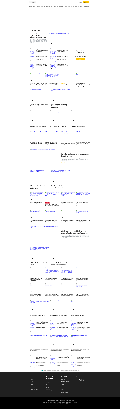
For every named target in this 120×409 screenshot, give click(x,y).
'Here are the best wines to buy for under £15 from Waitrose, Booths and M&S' (38, 35)
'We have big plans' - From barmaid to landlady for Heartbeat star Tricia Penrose (63, 329)
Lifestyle (48, 6)
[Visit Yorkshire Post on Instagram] (80, 380)
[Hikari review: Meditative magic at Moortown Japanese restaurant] (37, 214)
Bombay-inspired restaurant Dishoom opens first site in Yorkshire (36, 204)
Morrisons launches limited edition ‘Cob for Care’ (51, 279)
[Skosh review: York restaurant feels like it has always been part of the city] (37, 136)
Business (61, 6)
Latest (30, 6)
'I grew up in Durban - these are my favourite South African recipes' (67, 279)
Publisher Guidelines (64, 392)
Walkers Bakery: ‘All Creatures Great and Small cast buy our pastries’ (42, 322)
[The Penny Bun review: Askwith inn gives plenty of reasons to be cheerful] (53, 59)
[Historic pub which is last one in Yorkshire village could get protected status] (74, 330)
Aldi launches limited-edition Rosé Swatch (39, 263)
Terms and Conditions (55, 400)
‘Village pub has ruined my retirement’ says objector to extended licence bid (35, 295)
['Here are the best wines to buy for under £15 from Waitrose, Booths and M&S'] (59, 39)
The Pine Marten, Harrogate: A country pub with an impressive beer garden (67, 222)
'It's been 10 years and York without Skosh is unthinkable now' (36, 143)
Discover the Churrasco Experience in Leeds (66, 85)
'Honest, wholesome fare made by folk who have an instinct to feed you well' (41, 357)
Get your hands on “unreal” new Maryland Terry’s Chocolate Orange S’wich (38, 187)
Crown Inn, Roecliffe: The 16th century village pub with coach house (83, 143)
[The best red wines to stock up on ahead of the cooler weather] (39, 96)
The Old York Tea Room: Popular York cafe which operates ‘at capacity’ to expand (59, 126)
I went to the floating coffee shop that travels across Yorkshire (59, 263)
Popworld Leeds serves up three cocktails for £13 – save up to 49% (83, 222)
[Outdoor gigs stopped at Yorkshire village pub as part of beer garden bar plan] (83, 77)
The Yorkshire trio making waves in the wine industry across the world (62, 322)
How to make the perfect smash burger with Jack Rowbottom (82, 322)
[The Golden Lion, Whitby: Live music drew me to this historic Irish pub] (53, 358)
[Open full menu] (30, 2)
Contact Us (63, 379)
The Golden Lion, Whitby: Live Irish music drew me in (63, 356)
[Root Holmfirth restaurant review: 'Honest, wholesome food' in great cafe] (32, 358)
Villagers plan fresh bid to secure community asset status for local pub (59, 314)
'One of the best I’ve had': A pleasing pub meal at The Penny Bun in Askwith (62, 58)
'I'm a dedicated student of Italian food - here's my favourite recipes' (80, 125)
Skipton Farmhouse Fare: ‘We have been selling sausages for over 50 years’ (42, 50)
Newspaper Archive (49, 390)
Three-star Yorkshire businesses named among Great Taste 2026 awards (41, 329)
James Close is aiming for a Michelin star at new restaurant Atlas (52, 205)
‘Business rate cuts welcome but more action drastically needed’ (62, 364)
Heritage (38, 6)
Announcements (48, 381)
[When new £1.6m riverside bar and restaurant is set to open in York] (39, 306)
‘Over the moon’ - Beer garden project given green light (59, 186)
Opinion (56, 6)
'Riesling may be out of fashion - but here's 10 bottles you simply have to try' (74, 232)
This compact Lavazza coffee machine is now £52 (67, 203)
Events (62, 387)
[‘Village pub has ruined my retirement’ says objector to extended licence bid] (37, 288)
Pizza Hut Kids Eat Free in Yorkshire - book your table (39, 349)
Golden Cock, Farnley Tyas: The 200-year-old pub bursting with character (37, 85)
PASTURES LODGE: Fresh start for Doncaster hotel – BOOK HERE (36, 279)
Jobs (46, 384)
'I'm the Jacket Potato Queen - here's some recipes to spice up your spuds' (82, 204)
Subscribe (62, 386)
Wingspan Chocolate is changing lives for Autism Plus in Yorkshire (68, 144)
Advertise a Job (63, 384)
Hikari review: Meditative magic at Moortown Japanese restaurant (36, 222)
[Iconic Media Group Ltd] (60, 399)
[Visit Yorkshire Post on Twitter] (84, 380)
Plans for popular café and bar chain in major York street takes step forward (59, 106)
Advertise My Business (65, 381)
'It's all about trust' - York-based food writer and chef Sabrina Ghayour (41, 58)
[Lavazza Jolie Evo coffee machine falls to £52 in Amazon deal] (68, 196)
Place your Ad (63, 382)
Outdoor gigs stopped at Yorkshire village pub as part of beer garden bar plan (83, 85)
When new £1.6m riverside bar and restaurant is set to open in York (38, 314)
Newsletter (62, 389)
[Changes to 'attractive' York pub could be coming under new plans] (80, 306)
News (34, 6)
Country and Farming (34, 389)
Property (43, 6)
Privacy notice (62, 400)
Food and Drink (33, 386)
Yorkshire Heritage (34, 387)
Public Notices (86, 6)
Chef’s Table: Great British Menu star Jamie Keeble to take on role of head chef (52, 222)
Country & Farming (68, 6)
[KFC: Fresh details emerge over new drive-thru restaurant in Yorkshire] (39, 116)
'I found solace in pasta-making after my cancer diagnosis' (80, 349)
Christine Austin (64, 162)
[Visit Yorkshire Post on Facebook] (77, 380)
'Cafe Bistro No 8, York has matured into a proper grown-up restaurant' (83, 357)
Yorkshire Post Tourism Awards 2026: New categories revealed (59, 349)
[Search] (90, 2)
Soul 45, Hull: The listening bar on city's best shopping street (67, 295)
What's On (32, 382)
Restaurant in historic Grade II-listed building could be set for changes (83, 364)
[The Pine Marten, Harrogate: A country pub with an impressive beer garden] (68, 214)
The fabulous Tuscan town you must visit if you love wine (75, 155)
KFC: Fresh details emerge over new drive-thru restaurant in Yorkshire (39, 125)
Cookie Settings (48, 400)
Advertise (80, 6)
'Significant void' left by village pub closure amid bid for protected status (42, 364)
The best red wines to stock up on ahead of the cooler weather (39, 105)
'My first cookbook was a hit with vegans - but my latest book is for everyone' (63, 50)
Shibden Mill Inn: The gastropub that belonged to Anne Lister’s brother (62, 65)
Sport (52, 6)
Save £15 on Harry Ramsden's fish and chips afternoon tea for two (82, 295)
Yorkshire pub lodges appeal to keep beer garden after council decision (51, 143)
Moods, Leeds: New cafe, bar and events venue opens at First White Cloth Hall (51, 295)
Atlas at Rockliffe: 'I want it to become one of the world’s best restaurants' (51, 85)
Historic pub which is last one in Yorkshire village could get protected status (83, 329)
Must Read (47, 387)
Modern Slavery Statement (70, 400)
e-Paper (75, 6)
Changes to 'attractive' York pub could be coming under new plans (80, 314)
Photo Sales (48, 389)
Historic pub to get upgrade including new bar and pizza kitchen (82, 279)
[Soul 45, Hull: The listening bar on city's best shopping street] (68, 288)
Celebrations (48, 382)
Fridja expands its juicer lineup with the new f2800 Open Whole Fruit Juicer (41, 65)
